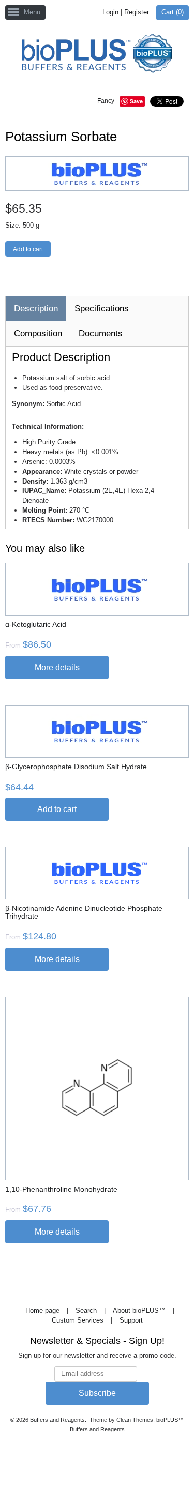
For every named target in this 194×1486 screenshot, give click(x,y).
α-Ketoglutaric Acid (35, 624)
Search (86, 1310)
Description (36, 308)
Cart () (172, 12)
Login (110, 12)
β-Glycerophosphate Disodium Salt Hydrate (76, 766)
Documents (101, 333)
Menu (32, 12)
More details (57, 667)
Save (136, 101)
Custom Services (77, 1320)
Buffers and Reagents (57, 1420)
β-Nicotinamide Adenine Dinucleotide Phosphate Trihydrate (83, 912)
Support (131, 1320)
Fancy (105, 100)
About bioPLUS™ (139, 1310)
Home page (42, 1310)
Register (136, 12)
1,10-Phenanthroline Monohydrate (61, 1189)
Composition (38, 333)
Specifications (101, 308)
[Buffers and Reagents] (97, 55)
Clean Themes (134, 1420)
